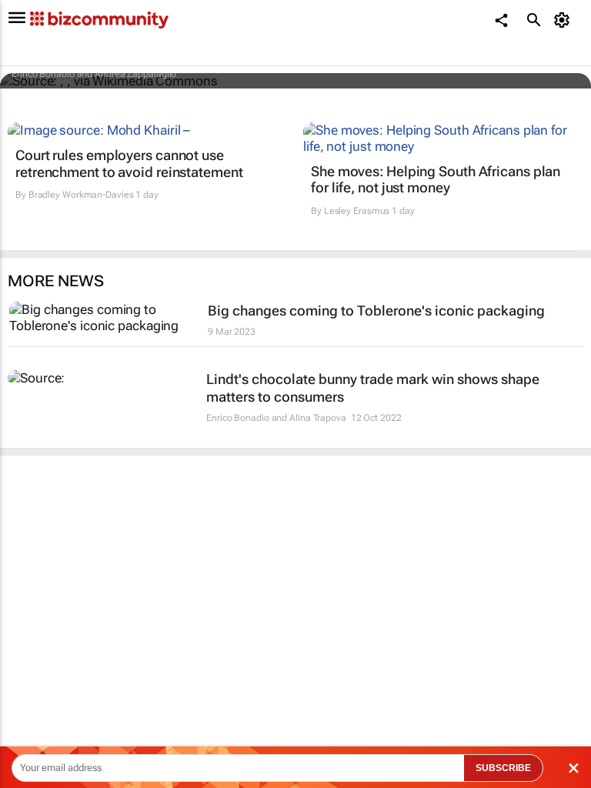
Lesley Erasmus (357, 210)
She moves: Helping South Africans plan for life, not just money (435, 179)
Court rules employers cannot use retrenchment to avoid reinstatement (129, 163)
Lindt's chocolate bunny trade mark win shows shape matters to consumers (372, 388)
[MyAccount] (564, 20)
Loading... (29, 696)
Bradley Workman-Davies (81, 194)
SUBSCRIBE (503, 768)
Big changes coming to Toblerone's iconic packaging (376, 310)
